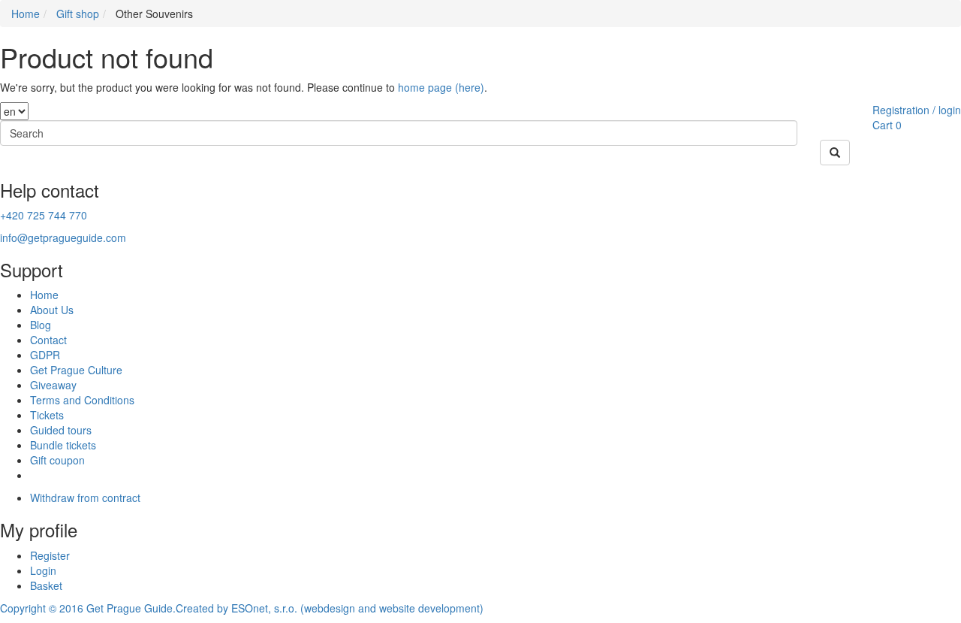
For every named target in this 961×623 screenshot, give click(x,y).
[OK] (835, 152)
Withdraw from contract (85, 497)
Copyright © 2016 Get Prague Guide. (88, 607)
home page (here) (441, 87)
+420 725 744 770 (43, 214)
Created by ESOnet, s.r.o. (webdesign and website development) (330, 607)
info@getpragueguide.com (63, 237)
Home (25, 13)
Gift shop (77, 13)
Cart (882, 124)
